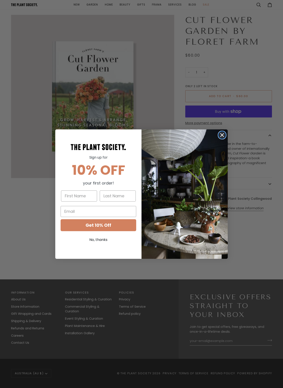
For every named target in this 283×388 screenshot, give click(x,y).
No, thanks (98, 239)
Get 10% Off (98, 225)
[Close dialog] (222, 135)
